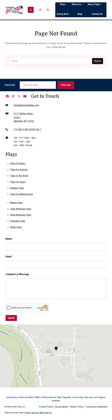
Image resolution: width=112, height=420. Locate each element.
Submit (11, 317)
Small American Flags (20, 214)
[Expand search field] (31, 10)
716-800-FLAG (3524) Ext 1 (27, 129)
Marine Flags (16, 202)
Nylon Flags (16, 227)
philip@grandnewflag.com (26, 105)
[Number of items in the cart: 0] (47, 10)
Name (9, 238)
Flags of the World (19, 175)
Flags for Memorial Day (21, 194)
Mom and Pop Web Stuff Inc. (39, 412)
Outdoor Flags (17, 187)
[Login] (40, 10)
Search (97, 61)
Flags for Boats (17, 163)
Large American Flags (20, 208)
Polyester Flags (17, 220)
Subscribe (66, 85)
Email (9, 256)
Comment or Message (17, 274)
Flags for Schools (19, 169)
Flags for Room (17, 181)
